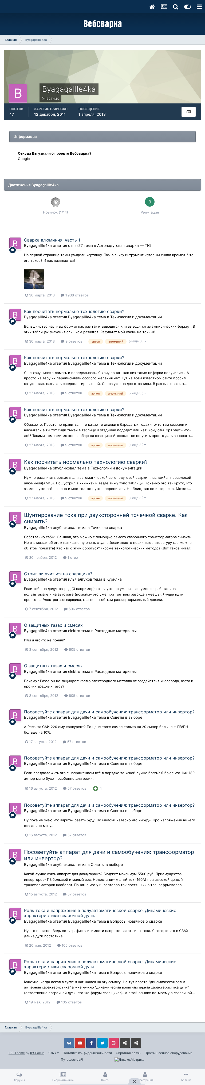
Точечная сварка (106, 527)
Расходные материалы (115, 630)
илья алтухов (80, 579)
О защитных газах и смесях (53, 625)
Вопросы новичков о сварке (136, 921)
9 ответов (73, 341)
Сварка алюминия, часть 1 (52, 240)
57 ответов (76, 742)
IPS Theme (17, 1053)
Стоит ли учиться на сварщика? (58, 573)
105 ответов (71, 945)
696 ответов (79, 609)
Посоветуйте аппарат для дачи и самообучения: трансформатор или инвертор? (109, 711)
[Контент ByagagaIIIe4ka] (189, 112)
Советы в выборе (126, 717)
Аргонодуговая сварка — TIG (124, 245)
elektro (74, 630)
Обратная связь (128, 1053)
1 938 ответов (76, 295)
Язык (52, 1053)
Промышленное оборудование (168, 1053)
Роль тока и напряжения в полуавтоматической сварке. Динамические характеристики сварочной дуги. (100, 913)
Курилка (114, 579)
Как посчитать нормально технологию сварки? (74, 311)
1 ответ (73, 557)
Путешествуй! (72, 1060)
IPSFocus (37, 1053)
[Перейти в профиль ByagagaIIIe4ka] (15, 243)
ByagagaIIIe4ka (38, 245)
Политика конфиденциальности (87, 1053)
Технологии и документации (136, 317)
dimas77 (75, 245)
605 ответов (79, 649)
